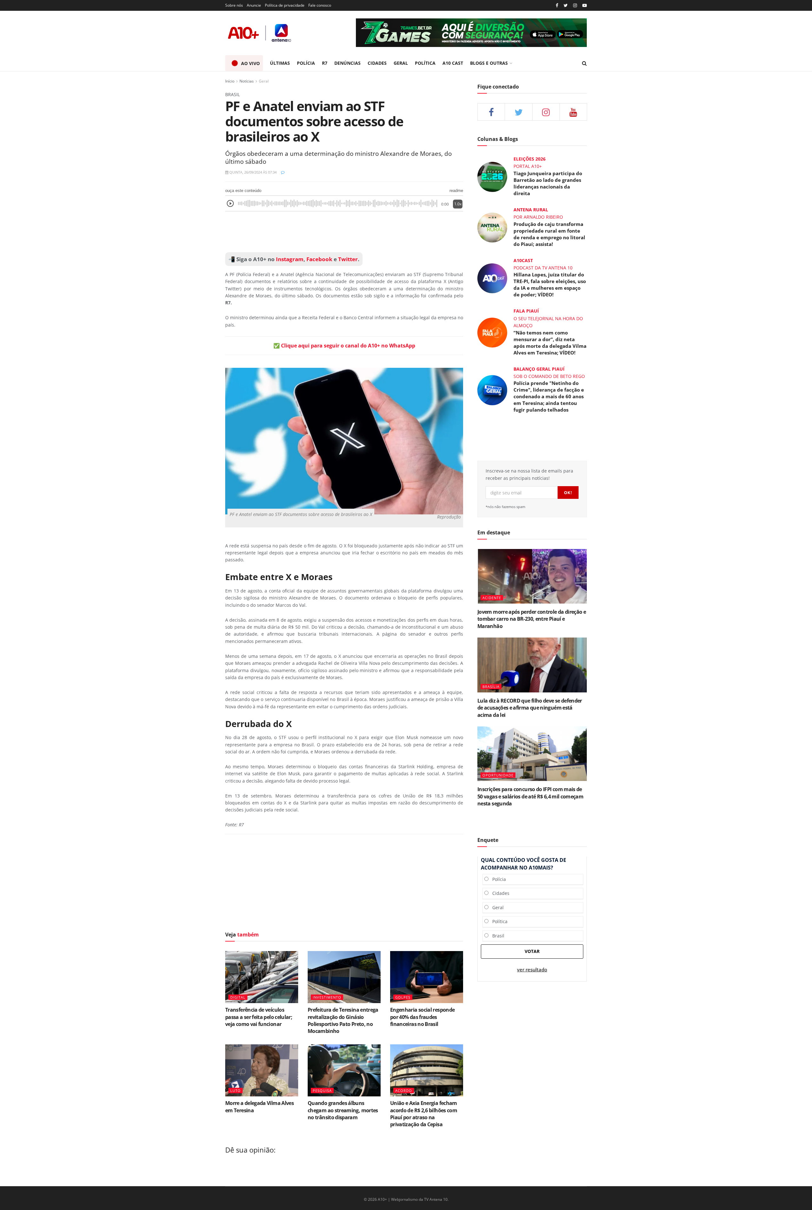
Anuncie (254, 5)
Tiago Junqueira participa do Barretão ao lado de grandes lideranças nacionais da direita (548, 183)
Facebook (319, 259)
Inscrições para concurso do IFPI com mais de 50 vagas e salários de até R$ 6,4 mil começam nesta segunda (530, 796)
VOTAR (532, 951)
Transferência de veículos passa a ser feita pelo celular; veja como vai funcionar (258, 1017)
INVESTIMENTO (327, 997)
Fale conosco (319, 5)
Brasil (496, 936)
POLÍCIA (306, 63)
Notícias (246, 81)
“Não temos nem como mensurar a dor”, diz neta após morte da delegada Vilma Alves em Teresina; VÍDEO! (550, 342)
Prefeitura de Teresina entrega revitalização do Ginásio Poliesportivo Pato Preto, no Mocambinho (343, 1020)
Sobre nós (234, 5)
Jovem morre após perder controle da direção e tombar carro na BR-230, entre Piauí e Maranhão (531, 619)
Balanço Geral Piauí (539, 369)
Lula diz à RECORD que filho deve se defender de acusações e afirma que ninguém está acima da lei (529, 707)
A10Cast (523, 260)
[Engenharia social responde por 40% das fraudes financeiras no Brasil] (426, 977)
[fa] (573, 112)
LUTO (235, 1090)
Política (498, 921)
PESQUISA (322, 1090)
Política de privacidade (284, 5)
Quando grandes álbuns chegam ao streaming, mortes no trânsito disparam (343, 1110)
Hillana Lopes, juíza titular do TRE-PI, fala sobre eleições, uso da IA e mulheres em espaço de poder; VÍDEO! (550, 284)
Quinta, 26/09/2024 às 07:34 (252, 172)
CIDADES (377, 63)
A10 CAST (452, 63)
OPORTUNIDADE (498, 775)
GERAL (401, 63)
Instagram (289, 259)
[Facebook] (557, 5)
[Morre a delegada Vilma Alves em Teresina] (261, 1070)
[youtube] (584, 5)
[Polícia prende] (492, 390)
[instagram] (575, 5)
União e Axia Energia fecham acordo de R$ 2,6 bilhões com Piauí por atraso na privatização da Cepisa (423, 1114)
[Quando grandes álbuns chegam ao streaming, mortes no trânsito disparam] (344, 1070)
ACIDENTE (491, 597)
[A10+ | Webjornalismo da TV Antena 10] (260, 32)
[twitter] (566, 5)
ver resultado (532, 969)
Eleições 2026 (530, 159)
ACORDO (403, 1090)
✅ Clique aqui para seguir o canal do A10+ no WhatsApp (344, 345)
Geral (264, 81)
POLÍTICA (425, 63)
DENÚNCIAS (347, 63)
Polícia (497, 879)
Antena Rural (531, 210)
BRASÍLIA (491, 686)
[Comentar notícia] (283, 172)
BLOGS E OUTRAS (489, 63)
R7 (324, 63)
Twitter (348, 259)
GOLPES (402, 997)
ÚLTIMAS (280, 63)
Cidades (498, 893)
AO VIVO (250, 63)
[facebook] (491, 112)
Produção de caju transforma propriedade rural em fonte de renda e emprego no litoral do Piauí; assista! (549, 234)
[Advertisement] (344, 232)
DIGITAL (238, 997)
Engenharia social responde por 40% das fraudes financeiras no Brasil (422, 1017)
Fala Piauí (526, 311)
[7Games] (471, 32)
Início (229, 81)
